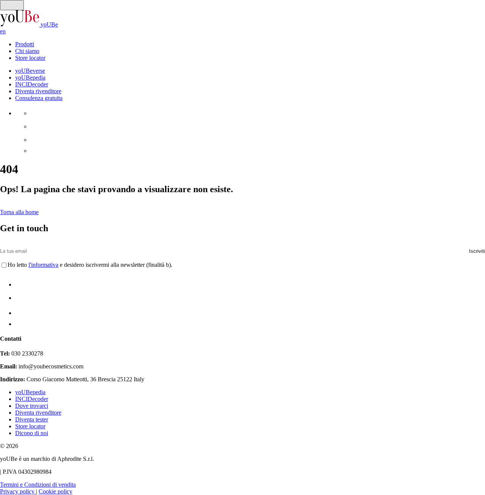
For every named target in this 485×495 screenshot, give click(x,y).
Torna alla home (19, 212)
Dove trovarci (31, 406)
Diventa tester (31, 419)
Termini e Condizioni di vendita (38, 484)
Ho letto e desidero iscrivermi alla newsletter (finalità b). (90, 265)
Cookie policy (55, 491)
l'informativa (43, 265)
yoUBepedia (30, 392)
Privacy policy (18, 491)
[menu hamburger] (12, 5)
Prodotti (24, 44)
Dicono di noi (31, 433)
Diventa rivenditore (38, 412)
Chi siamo (27, 51)
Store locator (30, 58)
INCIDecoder (31, 399)
